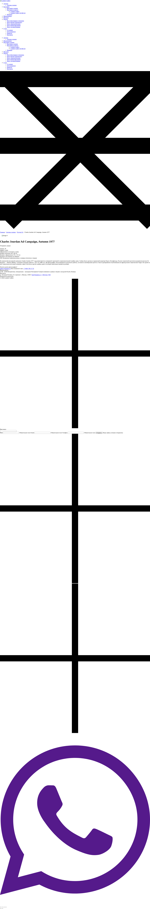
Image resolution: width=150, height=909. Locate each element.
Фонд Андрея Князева (13, 27)
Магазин (6, 17)
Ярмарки (9, 14)
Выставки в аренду (12, 10)
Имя (1, 432)
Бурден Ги (20, 232)
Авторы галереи (12, 5)
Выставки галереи (12, 8)
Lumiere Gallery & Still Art (17, 13)
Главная (2, 232)
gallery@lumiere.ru (5, 268)
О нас (5, 28)
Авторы (5, 3)
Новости (9, 33)
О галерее (10, 30)
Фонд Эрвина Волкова (13, 24)
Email (32, 432)
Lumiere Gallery (14, 11)
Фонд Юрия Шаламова (14, 25)
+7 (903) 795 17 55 (28, 268)
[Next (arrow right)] (2, 908)
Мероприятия (7, 16)
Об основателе (11, 31)
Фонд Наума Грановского (14, 22)
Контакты (10, 35)
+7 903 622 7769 (46, 275)
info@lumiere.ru (36, 275)
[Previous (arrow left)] (0, 908)
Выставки (6, 7)
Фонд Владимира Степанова (15, 21)
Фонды (5, 19)
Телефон (64, 432)
